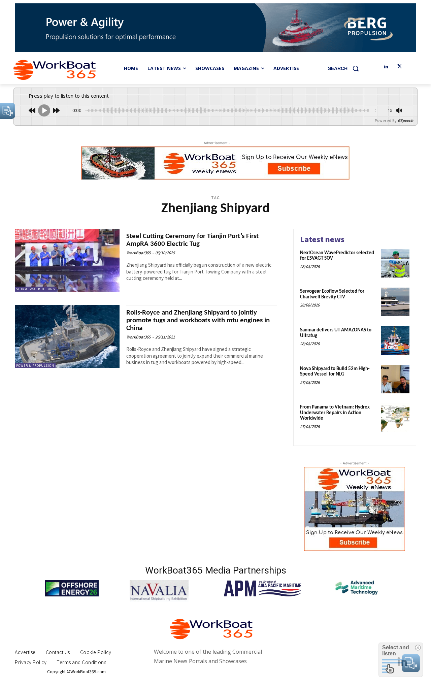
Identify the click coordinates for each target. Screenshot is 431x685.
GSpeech (405, 120)
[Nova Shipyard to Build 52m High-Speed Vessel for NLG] (395, 379)
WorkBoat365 (138, 253)
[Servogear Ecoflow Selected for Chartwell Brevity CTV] (395, 302)
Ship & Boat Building (35, 289)
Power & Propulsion (35, 365)
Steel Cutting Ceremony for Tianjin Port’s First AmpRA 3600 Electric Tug (192, 240)
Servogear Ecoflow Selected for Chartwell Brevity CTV (332, 294)
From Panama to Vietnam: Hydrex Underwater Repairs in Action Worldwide (335, 413)
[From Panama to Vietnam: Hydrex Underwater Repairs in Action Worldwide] (395, 417)
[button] (346, 68)
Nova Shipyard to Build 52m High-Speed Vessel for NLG (335, 371)
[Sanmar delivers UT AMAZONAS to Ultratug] (395, 340)
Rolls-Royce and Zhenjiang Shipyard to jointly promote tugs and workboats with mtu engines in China (198, 320)
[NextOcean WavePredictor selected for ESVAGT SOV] (395, 263)
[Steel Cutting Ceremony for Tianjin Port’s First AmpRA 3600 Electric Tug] (67, 260)
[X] (399, 67)
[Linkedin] (386, 67)
